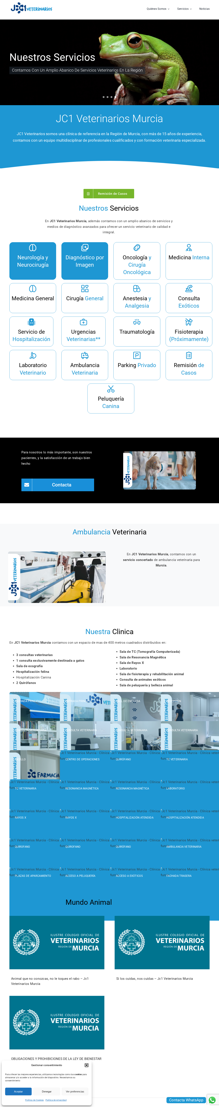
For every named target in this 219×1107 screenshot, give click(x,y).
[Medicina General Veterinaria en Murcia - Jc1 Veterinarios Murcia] (32, 298)
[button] (86, 1065)
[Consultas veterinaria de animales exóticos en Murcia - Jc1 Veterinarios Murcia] (189, 298)
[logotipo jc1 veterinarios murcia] (31, 3)
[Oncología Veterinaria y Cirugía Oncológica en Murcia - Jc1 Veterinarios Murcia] (136, 261)
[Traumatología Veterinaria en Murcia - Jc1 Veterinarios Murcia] (136, 332)
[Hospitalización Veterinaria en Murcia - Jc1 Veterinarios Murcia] (31, 332)
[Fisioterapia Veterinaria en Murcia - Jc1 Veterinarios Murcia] (189, 332)
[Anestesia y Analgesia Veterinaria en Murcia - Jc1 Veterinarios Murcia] (136, 298)
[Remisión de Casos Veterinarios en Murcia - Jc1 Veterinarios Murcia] (189, 365)
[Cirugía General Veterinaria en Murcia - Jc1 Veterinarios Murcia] (84, 298)
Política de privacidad (56, 1100)
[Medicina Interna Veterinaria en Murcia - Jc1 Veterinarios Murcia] (189, 261)
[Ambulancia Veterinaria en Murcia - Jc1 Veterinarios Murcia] (84, 365)
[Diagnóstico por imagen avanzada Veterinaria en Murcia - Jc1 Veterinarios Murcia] (84, 261)
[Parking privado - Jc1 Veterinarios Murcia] (136, 365)
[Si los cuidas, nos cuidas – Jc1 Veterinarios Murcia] (162, 942)
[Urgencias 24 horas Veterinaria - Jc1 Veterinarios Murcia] (83, 332)
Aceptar (18, 1091)
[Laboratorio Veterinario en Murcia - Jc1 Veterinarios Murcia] (32, 365)
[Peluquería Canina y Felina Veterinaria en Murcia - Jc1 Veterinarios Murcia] (110, 398)
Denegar (46, 1091)
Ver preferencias (75, 1091)
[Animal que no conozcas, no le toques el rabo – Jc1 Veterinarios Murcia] (56, 942)
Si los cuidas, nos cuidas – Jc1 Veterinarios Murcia (154, 979)
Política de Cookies (34, 1100)
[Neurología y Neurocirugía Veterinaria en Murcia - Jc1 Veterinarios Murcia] (32, 261)
